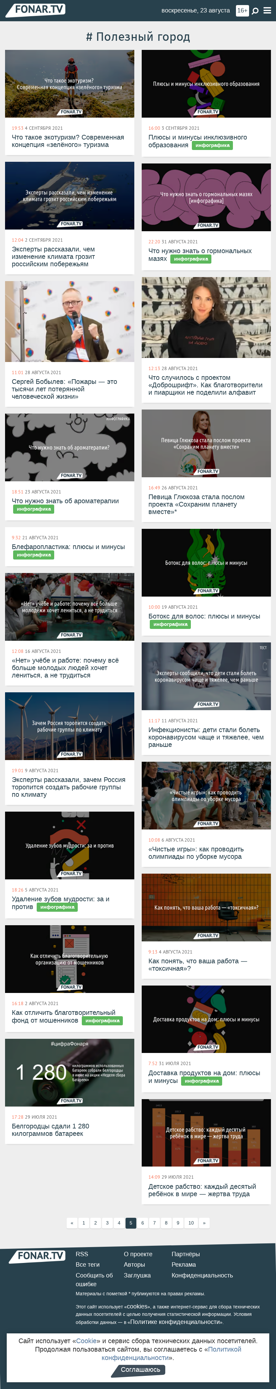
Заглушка (137, 1275)
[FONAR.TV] (35, 10)
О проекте (138, 1254)
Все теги (88, 1265)
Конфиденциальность (202, 1275)
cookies (137, 1306)
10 (191, 1223)
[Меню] (267, 10)
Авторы (134, 1265)
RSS (82, 1254)
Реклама (184, 1265)
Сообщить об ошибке (94, 1279)
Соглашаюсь (140, 1369)
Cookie (86, 1340)
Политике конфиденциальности (175, 1322)
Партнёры (186, 1254)
